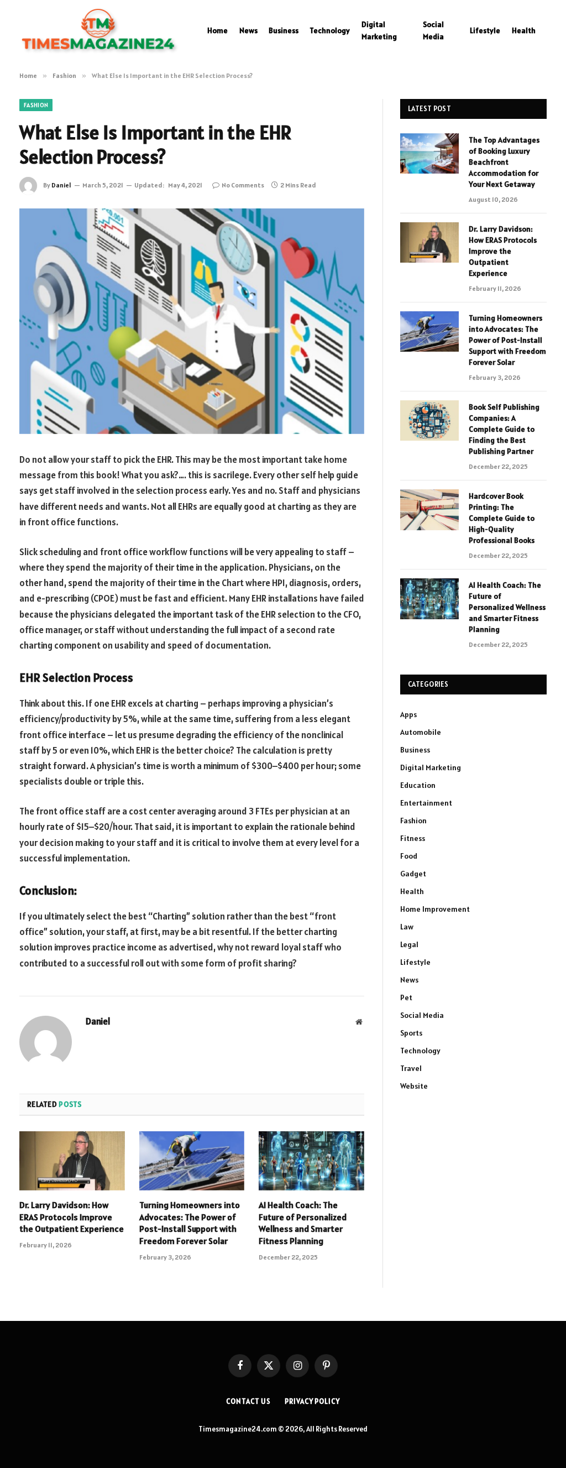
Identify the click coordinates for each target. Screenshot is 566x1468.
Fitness (412, 838)
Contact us (248, 1401)
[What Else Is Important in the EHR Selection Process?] (191, 321)
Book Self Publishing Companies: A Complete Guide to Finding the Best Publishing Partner (504, 429)
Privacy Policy (312, 1401)
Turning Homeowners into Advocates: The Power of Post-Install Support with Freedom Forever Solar (189, 1222)
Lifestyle (485, 30)
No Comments (243, 185)
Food (408, 856)
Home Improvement (435, 909)
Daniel (61, 185)
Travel (411, 1068)
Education (418, 785)
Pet (406, 997)
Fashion (36, 105)
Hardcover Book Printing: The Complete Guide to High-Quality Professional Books (501, 518)
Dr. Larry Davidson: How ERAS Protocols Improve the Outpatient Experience (71, 1217)
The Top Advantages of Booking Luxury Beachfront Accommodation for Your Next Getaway (504, 162)
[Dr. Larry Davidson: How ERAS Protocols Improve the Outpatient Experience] (72, 1160)
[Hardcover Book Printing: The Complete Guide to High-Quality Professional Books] (429, 509)
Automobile (420, 732)
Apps (408, 714)
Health (524, 30)
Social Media (433, 30)
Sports (411, 1033)
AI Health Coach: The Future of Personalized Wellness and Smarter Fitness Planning (303, 1222)
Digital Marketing (379, 30)
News (248, 30)
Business (283, 30)
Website (414, 1086)
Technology (330, 30)
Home (217, 30)
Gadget (413, 874)
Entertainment (426, 803)
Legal (409, 944)
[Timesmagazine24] (99, 30)
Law (406, 927)
